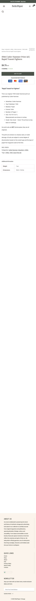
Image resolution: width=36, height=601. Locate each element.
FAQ (5, 561)
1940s (7, 152)
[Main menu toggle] (4, 6)
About (5, 559)
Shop (3, 49)
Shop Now (23, 1)
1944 (11, 152)
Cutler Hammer (17, 49)
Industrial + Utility (9, 49)
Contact (6, 567)
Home (5, 556)
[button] (3, 12)
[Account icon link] (30, 6)
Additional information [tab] (7, 161)
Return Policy (7, 565)
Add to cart (18, 74)
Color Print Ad (17, 152)
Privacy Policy (7, 563)
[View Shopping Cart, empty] (33, 6)
